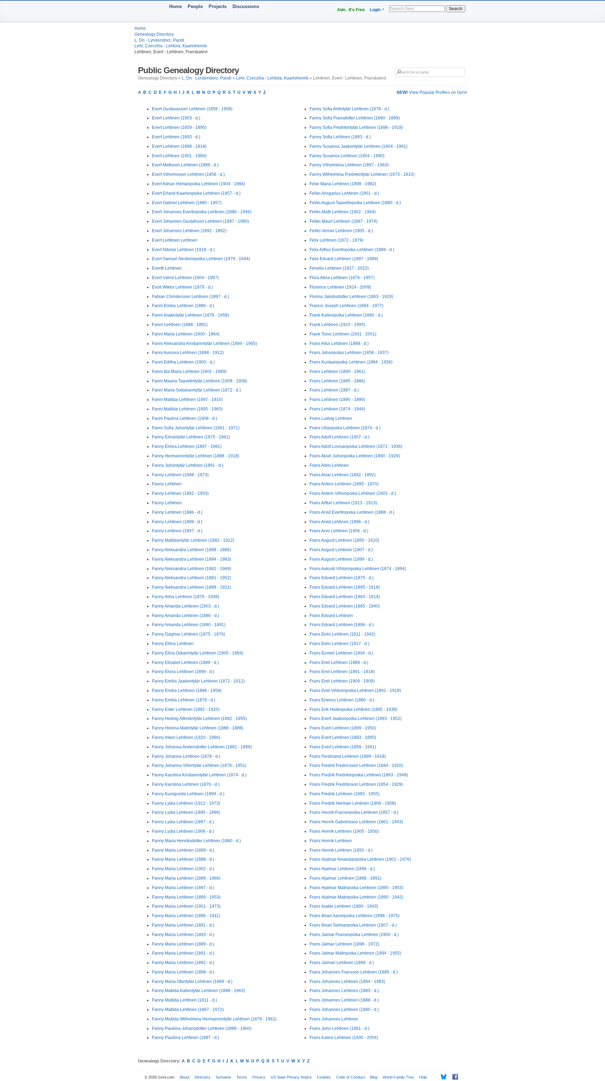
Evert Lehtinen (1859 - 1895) (179, 127)
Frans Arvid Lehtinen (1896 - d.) (339, 521)
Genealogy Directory (154, 34)
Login (375, 9)
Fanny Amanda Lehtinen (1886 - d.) (185, 615)
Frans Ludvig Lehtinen (331, 418)
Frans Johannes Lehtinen (334, 1019)
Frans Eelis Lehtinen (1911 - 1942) (342, 634)
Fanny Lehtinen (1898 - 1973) (180, 474)
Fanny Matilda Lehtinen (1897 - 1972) (188, 1009)
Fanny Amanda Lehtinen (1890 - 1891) (188, 624)
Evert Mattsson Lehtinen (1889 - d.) (185, 164)
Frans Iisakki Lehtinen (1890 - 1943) (344, 906)
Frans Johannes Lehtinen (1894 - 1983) (347, 981)
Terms (241, 1077)
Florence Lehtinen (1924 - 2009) (340, 287)
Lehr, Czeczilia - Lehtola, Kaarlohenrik (170, 45)
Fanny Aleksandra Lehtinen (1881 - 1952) (191, 577)
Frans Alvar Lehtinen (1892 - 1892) (343, 474)
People (195, 6)
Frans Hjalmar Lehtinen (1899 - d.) (342, 868)
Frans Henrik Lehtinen (331, 840)
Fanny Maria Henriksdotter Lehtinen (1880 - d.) (196, 840)
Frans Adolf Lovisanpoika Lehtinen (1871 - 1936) (356, 446)
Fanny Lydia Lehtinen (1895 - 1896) (186, 812)
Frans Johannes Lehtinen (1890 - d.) (344, 1009)
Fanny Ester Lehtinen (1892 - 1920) (186, 709)
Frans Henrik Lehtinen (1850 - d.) (341, 850)
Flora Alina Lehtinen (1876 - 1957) (342, 277)
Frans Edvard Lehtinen (331, 615)
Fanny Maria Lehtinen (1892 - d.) (183, 962)
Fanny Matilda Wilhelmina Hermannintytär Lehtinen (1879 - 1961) (214, 1019)
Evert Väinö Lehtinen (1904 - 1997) (185, 277)
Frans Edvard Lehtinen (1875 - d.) (342, 577)
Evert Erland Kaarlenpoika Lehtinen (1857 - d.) (196, 193)
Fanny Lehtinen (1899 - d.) (177, 521)
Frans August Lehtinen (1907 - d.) (341, 549)
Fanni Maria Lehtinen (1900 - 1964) (186, 334)
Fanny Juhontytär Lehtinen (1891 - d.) (187, 465)
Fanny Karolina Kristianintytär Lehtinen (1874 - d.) (199, 774)
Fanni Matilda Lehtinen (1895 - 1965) (187, 409)
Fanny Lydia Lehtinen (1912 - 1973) (186, 803)
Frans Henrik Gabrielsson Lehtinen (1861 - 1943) (356, 821)
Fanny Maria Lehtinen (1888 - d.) (183, 859)
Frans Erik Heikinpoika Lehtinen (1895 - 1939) (353, 709)
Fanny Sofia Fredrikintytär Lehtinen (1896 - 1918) (356, 127)
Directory (202, 1077)
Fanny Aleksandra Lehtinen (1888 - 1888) (191, 549)
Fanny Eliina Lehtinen (173, 643)
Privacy (258, 1077)
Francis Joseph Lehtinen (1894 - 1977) (346, 305)
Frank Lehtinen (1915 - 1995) (337, 324)
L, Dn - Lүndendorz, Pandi (159, 40)
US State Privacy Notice (291, 1077)
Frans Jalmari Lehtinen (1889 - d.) (342, 962)
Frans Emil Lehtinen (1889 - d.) (339, 662)
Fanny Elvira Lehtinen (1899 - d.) (183, 671)
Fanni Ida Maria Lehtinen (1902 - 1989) (189, 371)
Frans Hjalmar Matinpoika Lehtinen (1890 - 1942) (356, 897)
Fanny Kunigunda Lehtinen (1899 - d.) (188, 793)
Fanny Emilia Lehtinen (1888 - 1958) (187, 690)
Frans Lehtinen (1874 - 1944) (337, 409)
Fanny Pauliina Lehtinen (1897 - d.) (185, 1037)
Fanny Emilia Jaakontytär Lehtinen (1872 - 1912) (198, 681)
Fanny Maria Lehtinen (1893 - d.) (183, 934)
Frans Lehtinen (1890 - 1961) (337, 371)
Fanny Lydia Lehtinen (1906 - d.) (183, 831)
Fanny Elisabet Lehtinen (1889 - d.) (185, 662)
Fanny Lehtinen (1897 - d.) (177, 530)
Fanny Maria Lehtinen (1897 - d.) (183, 887)
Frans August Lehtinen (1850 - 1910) (344, 540)
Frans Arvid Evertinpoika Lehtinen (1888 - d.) (352, 512)
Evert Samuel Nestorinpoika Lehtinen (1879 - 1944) (201, 258)
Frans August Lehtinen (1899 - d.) (341, 559)
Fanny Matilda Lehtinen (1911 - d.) (184, 1000)
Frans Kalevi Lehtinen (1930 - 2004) (344, 1037)
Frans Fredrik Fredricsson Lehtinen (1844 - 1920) (356, 765)
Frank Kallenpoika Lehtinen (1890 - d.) (346, 315)
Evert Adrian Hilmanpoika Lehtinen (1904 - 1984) (198, 183)
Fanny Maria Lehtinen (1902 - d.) (183, 868)
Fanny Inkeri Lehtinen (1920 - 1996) (186, 737)
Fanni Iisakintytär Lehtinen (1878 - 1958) (190, 315)
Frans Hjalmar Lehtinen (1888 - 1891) (345, 878)
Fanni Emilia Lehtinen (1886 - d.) (183, 305)
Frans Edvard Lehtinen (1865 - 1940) (345, 606)
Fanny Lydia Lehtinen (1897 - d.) (183, 821)
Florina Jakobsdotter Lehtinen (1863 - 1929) (351, 296)
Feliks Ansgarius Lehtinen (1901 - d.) (344, 193)
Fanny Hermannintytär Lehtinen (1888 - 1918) (195, 455)
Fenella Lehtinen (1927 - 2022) (339, 268)
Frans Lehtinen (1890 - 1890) (337, 399)
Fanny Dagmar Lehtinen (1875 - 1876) (188, 634)
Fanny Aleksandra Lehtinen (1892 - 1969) (191, 568)
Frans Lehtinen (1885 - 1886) (337, 381)
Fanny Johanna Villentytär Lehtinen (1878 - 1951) (199, 765)
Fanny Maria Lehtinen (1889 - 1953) (186, 897)
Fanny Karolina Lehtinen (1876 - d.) (186, 784)
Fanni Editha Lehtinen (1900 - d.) (183, 362)
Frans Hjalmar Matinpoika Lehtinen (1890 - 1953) (356, 887)
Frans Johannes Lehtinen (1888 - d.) (344, 1000)
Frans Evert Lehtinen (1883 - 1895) (343, 737)
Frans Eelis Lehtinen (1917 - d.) (339, 643)
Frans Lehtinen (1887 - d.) (334, 390)
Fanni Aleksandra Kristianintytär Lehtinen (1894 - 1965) (204, 343)
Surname (223, 1077)
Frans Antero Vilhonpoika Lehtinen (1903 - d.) (353, 493)
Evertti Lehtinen (167, 268)
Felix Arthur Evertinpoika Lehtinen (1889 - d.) (352, 249)
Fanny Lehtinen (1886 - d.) (177, 512)
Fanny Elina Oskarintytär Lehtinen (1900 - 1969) (197, 653)
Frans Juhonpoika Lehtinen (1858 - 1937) (349, 352)
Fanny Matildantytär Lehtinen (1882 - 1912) (193, 540)
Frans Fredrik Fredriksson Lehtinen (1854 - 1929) (356, 784)
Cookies (324, 1077)
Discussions (245, 6)
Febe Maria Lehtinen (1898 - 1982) (343, 183)
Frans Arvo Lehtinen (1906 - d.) (339, 530)
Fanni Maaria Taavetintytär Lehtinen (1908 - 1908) (199, 381)
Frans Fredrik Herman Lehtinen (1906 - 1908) (353, 803)
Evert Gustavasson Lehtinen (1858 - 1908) (192, 108)
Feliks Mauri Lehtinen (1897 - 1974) (343, 221)
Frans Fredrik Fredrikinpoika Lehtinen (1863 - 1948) (359, 774)
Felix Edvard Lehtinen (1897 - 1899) (344, 258)
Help (423, 1077)
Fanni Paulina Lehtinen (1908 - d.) (184, 418)
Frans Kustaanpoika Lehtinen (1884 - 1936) (351, 362)
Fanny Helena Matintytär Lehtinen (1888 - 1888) (197, 728)
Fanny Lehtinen (167, 483)
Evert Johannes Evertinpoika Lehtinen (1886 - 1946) (201, 211)
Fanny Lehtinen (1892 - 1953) (180, 493)
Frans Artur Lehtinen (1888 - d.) (339, 343)
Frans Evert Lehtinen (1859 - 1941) (343, 746)
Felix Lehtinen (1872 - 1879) (336, 240)
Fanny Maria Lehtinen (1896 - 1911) (186, 915)
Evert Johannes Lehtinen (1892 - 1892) (189, 230)
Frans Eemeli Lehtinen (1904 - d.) (341, 653)
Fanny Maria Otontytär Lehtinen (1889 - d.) (192, 981)
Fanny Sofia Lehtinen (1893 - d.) (340, 136)
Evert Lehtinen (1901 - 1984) (179, 155)
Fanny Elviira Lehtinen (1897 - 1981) (187, 446)
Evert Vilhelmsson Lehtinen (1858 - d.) (188, 174)
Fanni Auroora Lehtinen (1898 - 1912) (188, 352)
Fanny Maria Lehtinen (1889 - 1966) (186, 878)
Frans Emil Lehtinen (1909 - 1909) (342, 681)
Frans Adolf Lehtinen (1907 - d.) (339, 437)
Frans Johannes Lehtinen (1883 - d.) (344, 990)
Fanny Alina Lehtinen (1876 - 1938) (185, 596)
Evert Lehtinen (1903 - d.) (176, 118)
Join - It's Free (351, 9)
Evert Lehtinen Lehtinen (174, 240)
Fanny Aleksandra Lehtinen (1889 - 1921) (191, 587)
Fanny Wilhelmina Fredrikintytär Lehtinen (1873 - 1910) (362, 174)
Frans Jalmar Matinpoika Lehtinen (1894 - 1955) (355, 953)
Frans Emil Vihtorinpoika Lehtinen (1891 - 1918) (355, 690)
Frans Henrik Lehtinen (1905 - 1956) (344, 831)
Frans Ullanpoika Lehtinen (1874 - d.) (345, 427)
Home (175, 6)
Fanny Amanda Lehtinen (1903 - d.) (185, 606)
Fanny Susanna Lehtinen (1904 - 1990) (347, 155)
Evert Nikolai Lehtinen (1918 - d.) (183, 249)
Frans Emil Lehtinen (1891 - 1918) (342, 671)
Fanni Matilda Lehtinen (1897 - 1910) (187, 399)
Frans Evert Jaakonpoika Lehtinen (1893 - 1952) (356, 718)
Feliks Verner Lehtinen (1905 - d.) (341, 230)
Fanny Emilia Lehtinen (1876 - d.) (183, 700)
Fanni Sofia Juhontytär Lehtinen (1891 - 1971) (195, 427)
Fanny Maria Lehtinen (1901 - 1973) (186, 906)
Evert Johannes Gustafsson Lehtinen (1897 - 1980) (200, 221)
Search (456, 8)
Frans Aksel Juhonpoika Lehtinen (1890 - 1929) (355, 455)
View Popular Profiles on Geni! (432, 92)
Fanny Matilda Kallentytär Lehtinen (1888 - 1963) (198, 990)
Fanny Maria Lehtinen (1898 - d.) (183, 972)
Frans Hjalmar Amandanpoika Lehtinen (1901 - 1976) (360, 859)
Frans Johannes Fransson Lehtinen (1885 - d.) (354, 972)
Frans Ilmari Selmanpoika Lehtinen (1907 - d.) (353, 925)
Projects (218, 6)
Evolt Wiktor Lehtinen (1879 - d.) (182, 287)
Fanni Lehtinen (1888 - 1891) (180, 324)
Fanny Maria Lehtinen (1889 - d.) (183, 944)
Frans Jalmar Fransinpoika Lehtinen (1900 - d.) (354, 934)
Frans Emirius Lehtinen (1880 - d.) (342, 700)
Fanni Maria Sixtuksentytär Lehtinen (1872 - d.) (196, 390)
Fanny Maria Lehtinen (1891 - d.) (183, 925)
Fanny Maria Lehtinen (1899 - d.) (183, 850)
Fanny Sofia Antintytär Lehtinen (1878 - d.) (349, 108)
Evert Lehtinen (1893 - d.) (176, 136)
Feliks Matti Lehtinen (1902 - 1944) (343, 211)
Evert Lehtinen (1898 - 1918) (179, 146)
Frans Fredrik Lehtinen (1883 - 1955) (345, 793)
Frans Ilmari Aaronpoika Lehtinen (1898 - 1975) (354, 915)
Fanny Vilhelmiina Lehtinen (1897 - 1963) (349, 164)
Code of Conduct (350, 1077)
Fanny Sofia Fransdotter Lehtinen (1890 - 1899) (355, 118)
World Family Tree (398, 1077)
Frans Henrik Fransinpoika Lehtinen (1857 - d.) (354, 812)
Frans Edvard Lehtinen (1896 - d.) (342, 624)
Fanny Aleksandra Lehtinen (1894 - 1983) (191, 559)
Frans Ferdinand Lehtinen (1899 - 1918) (348, 756)
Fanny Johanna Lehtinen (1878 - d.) (186, 756)
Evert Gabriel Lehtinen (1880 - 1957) (187, 202)
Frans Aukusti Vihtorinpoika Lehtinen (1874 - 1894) (358, 568)
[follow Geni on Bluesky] (441, 1077)
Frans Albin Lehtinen (329, 465)
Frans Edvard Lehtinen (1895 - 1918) (345, 587)
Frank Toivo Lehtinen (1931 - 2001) (343, 334)
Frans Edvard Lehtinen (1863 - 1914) (345, 596)
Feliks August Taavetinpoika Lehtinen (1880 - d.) (355, 202)
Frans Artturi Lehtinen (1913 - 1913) (343, 502)
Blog (373, 1077)
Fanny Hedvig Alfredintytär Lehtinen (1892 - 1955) (199, 718)
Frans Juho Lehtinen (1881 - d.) (339, 1028)
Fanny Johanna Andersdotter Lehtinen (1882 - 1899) (202, 746)
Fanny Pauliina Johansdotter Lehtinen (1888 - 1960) (201, 1028)
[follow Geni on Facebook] (453, 1077)
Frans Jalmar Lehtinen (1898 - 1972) (344, 944)
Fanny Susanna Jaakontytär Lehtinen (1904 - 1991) (359, 146)
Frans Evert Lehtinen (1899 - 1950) (343, 728)
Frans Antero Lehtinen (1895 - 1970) (344, 483)
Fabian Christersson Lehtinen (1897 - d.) (190, 296)
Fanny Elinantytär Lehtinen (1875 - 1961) (191, 437)
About (184, 1077)
